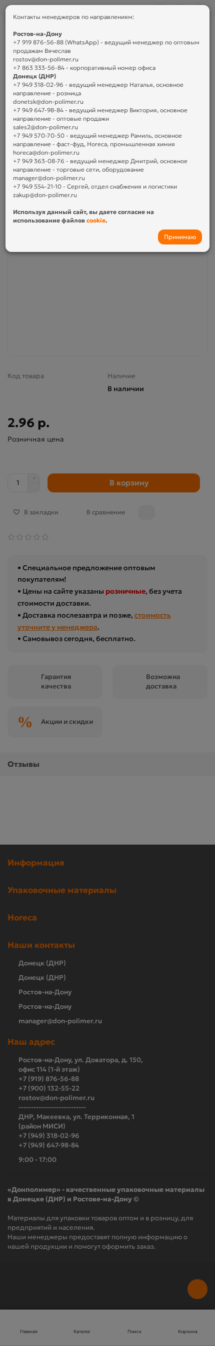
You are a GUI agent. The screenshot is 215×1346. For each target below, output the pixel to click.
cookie (96, 220)
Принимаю (180, 236)
